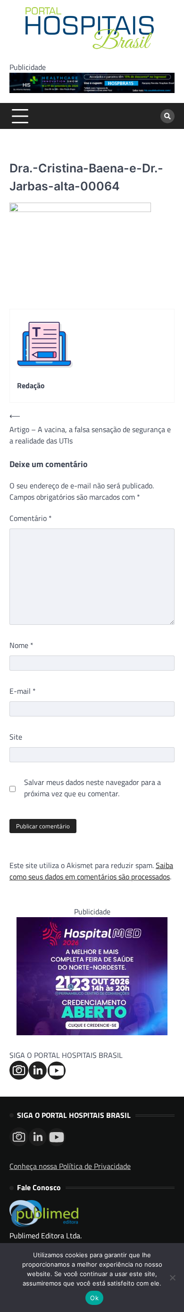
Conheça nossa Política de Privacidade (70, 1166)
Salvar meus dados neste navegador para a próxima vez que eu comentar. (92, 787)
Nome (21, 645)
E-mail (22, 691)
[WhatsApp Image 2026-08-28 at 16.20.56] (92, 1032)
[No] (172, 1277)
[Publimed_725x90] (92, 90)
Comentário (30, 518)
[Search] (167, 116)
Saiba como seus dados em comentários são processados (91, 871)
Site (15, 736)
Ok (94, 1298)
